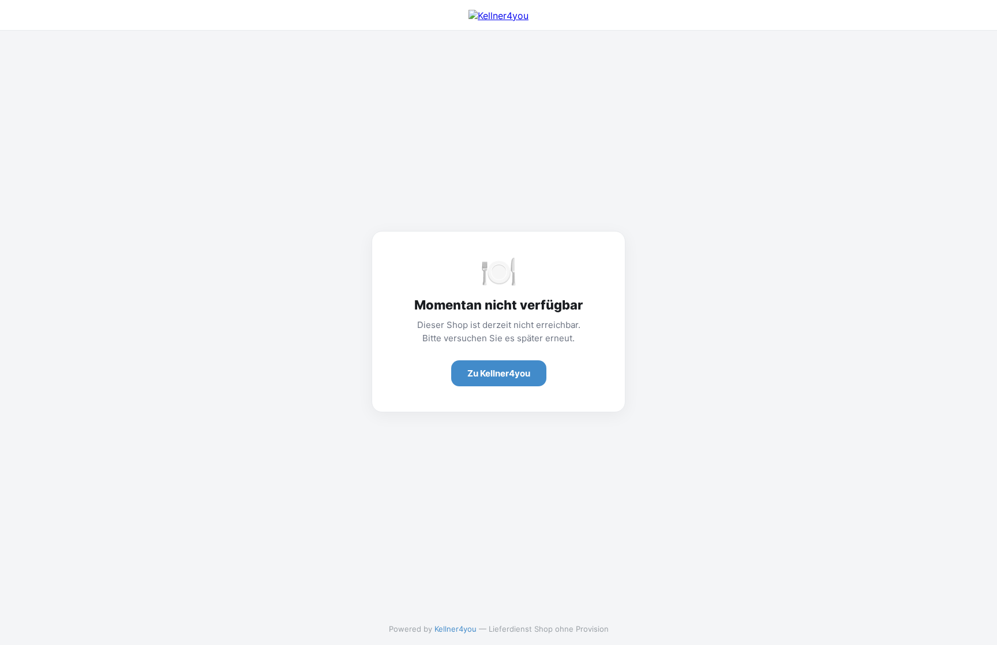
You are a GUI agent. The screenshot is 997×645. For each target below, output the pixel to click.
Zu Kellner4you (498, 373)
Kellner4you (455, 628)
